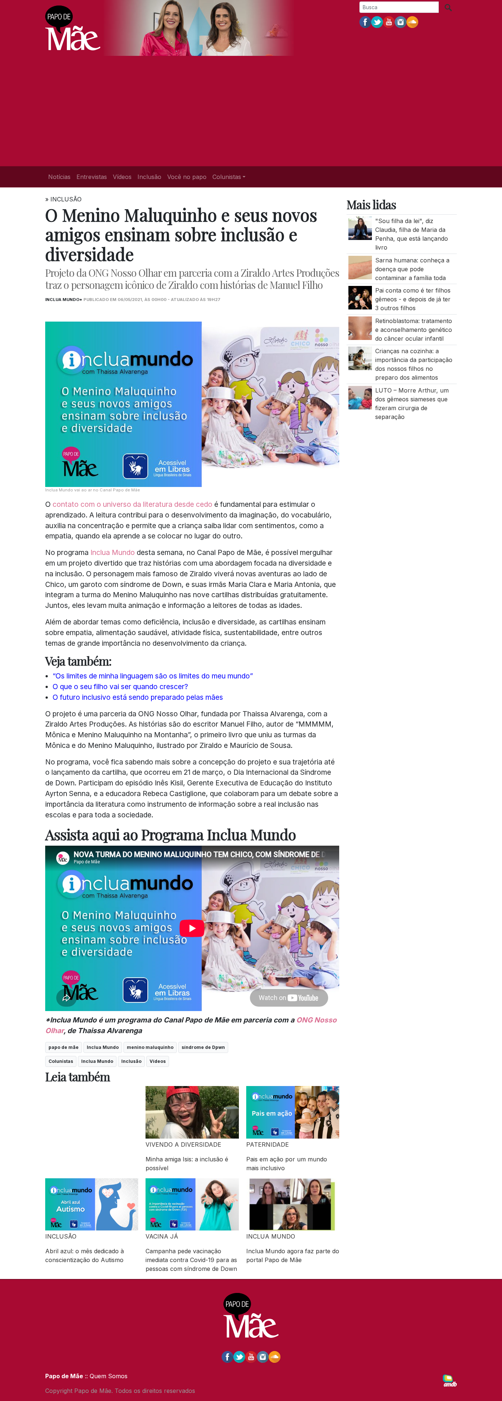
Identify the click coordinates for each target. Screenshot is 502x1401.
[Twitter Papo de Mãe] (377, 21)
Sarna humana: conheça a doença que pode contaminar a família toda (412, 268)
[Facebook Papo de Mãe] (365, 21)
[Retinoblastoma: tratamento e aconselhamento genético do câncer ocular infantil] (360, 327)
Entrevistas (91, 176)
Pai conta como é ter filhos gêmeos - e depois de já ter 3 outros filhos (413, 299)
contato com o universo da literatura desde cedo (131, 504)
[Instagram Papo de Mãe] (400, 21)
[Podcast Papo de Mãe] (412, 21)
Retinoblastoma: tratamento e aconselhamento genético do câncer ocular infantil (413, 329)
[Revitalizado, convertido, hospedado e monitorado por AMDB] (450, 1380)
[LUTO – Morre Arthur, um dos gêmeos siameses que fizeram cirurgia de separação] (360, 397)
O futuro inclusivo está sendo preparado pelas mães (138, 697)
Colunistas (61, 1061)
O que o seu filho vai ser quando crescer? (120, 686)
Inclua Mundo (112, 552)
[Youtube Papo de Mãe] (389, 21)
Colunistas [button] (226, 176)
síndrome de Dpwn (203, 1047)
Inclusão (149, 176)
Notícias (59, 176)
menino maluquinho (150, 1047)
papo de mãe (64, 1047)
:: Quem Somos (105, 1376)
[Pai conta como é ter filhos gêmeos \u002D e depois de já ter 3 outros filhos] (360, 297)
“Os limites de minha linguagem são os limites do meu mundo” (153, 675)
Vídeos (122, 176)
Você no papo (187, 176)
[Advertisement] (251, 111)
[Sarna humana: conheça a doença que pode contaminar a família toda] (360, 266)
